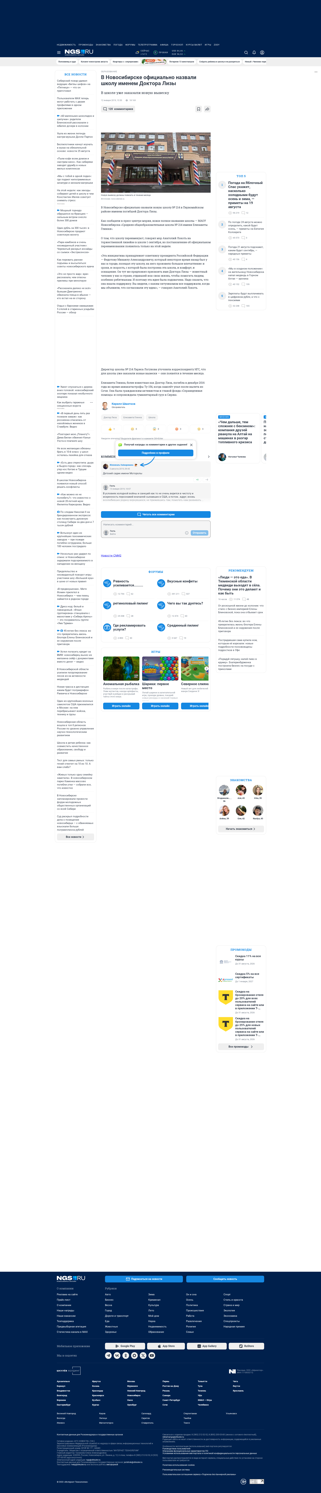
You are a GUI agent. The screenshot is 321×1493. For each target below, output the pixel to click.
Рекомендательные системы (176, 1470)
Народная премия (234, 1326)
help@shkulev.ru (78, 1464)
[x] (143, 1355)
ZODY (217, 45)
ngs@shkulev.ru (93, 1460)
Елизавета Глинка (132, 417)
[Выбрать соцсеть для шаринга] (207, 109)
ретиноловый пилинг (130, 603)
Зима (151, 1294)
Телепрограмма (147, 45)
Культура (153, 1305)
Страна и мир (231, 1305)
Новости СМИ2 (111, 555)
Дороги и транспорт (117, 1315)
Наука (151, 1321)
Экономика (230, 1315)
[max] (134, 1355)
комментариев (120, 109)
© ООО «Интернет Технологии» (72, 1482)
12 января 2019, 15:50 (111, 100)
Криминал (154, 1299)
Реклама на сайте (67, 1294)
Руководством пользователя (176, 1449)
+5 (197, 506)
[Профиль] (262, 52)
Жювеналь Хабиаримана (121, 465)
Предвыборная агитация (71, 1326)
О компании (64, 1305)
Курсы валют (194, 45)
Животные (111, 1326)
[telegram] (108, 1355)
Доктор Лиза (110, 417)
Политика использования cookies (179, 1465)
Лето (151, 1310)
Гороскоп (177, 45)
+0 (197, 479)
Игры (208, 45)
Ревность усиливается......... (128, 583)
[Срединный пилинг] (162, 631)
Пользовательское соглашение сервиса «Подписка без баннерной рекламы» (199, 1474)
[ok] (125, 1355)
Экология (229, 1310)
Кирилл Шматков (123, 403)
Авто (108, 1294)
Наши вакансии (66, 1315)
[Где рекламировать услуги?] (108, 631)
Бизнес (109, 1299)
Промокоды (86, 45)
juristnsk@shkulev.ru (133, 1462)
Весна (108, 1305)
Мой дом (153, 1315)
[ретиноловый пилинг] (108, 609)
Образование (156, 1331)
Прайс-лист (63, 1299)
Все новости (76, 74)
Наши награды (65, 1310)
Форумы (130, 45)
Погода (118, 45)
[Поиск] (246, 52)
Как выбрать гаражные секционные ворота (70, 404)
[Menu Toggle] (59, 52)
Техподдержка (65, 1321)
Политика (192, 1305)
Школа (151, 417)
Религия (191, 1326)
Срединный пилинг (183, 625)
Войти (113, 534)
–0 (206, 479)
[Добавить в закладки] (198, 109)
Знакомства (103, 45)
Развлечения (194, 1321)
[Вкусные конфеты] (162, 587)
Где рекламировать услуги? (129, 627)
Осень (189, 1299)
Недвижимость (66, 45)
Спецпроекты (232, 1321)
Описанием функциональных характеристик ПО (185, 1451)
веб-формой (112, 1464)
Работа (190, 1315)
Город (108, 1310)
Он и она (191, 1294)
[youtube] (151, 1355)
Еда (107, 1321)
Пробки (161, 52)
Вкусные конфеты (182, 581)
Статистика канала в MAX (72, 1331)
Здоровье (111, 1331)
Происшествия (195, 1310)
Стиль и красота (233, 1299)
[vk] (117, 1355)
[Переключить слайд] (206, 669)
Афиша (164, 45)
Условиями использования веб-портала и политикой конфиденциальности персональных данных (210, 1453)
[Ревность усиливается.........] (108, 587)
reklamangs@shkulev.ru (173, 1437)
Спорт (227, 1294)
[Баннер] (154, 62)
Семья (190, 1331)
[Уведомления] (254, 52)
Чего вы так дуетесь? (185, 603)
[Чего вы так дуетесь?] (162, 609)
